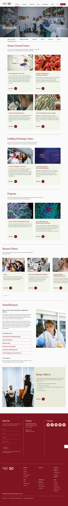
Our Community (57, 487)
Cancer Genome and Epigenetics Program (18, 221)
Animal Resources (7, 333)
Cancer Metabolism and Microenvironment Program (43, 222)
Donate (62, 4)
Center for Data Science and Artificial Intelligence (42, 167)
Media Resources (57, 489)
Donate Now (41, 488)
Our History (56, 485)
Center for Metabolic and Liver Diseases (46, 113)
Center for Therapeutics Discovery (17, 166)
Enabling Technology (23, 39)
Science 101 (25, 485)
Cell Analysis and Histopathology (11, 336)
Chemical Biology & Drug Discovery (11, 353)
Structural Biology (7, 340)
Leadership (56, 483)
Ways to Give (41, 484)
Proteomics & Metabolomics (10, 349)
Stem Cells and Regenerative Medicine (38, 274)
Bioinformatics (6, 343)
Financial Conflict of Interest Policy (15, 498)
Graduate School (57, 472)
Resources (50, 39)
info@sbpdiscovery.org (30, 431)
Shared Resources (26, 475)
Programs (34, 39)
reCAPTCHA (13, 451)
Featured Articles (26, 483)
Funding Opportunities (41, 482)
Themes (42, 39)
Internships (56, 474)
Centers (24, 469)
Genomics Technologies (8, 346)
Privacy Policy (4, 498)
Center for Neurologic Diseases (16, 113)
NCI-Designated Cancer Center (16, 73)
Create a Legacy (42, 486)
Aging (5, 274)
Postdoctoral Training (56, 470)
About (52, 4)
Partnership (25, 476)
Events (24, 481)
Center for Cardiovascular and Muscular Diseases (42, 74)
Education (32, 4)
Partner (58, 39)
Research (17, 4)
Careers (55, 481)
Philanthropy (45, 4)
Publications (56, 490)
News (38, 4)
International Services (56, 477)
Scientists (24, 4)
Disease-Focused (11, 39)
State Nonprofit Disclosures (28, 498)
